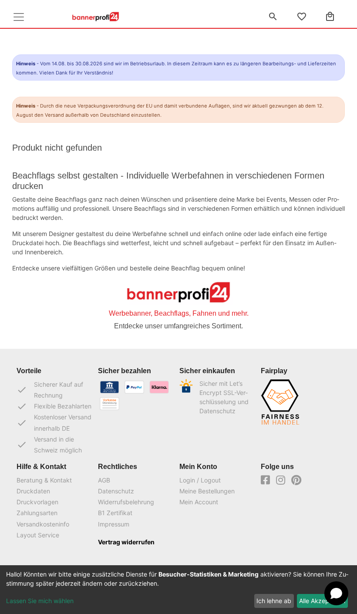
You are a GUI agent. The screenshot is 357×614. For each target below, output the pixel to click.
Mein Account (198, 502)
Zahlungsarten (37, 512)
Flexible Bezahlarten (54, 406)
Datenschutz (116, 491)
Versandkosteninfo (43, 524)
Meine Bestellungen (207, 491)
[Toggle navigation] (18, 17)
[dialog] (178, 589)
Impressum (113, 524)
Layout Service (38, 535)
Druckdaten (33, 491)
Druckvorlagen (37, 502)
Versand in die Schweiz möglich (49, 444)
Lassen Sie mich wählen (40, 600)
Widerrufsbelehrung (126, 502)
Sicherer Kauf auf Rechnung (50, 390)
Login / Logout (200, 480)
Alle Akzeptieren (322, 600)
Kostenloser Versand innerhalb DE (54, 422)
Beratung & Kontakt (44, 480)
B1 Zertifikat (115, 512)
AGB (104, 480)
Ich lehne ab (273, 600)
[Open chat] (336, 593)
